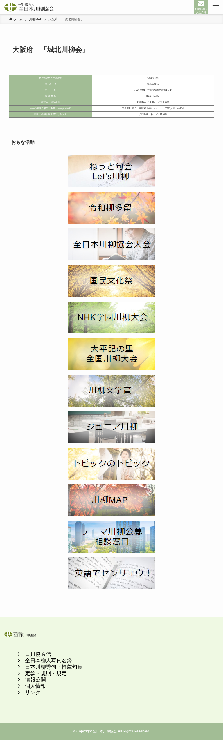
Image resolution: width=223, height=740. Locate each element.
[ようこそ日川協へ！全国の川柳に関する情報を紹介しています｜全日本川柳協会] (29, 7)
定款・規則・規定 (46, 673)
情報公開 (35, 680)
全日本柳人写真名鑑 (48, 660)
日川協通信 (38, 654)
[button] (215, 7)
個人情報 (35, 686)
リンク (33, 692)
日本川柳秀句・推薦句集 (53, 667)
